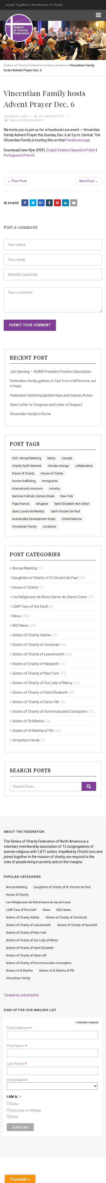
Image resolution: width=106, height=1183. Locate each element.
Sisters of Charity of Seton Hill (35, 702)
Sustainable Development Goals (33, 519)
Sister (14, 1104)
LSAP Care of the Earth (30, 606)
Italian (64, 150)
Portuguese (13, 155)
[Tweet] (33, 202)
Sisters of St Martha (28, 721)
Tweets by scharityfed (21, 995)
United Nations (72, 519)
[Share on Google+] (41, 202)
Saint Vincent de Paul (65, 511)
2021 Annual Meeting (26, 458)
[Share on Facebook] (24, 202)
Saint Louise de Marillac (28, 511)
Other (14, 1117)
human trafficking (24, 481)
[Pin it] (57, 202)
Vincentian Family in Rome (30, 414)
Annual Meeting (24, 568)
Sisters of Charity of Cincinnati (35, 645)
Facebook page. (78, 140)
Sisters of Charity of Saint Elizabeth (40, 692)
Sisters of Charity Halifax (31, 635)
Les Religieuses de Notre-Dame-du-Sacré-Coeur (49, 597)
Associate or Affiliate (25, 1110)
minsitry (54, 488)
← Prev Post (17, 181)
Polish (90, 150)
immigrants (50, 481)
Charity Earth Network (26, 466)
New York (66, 496)
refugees (42, 504)
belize (51, 458)
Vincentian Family (31, 120)
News (13, 120)
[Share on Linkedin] (65, 202)
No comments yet (51, 116)
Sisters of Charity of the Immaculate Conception (49, 711)
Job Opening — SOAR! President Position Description (50, 372)
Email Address (19, 1028)
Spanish (77, 150)
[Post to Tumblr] (49, 202)
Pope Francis (21, 504)
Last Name (17, 1063)
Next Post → (89, 181)
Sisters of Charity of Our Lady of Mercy (42, 683)
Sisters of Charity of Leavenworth (38, 654)
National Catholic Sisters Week (33, 496)
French (29, 155)
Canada (67, 458)
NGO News (20, 626)
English (51, 150)
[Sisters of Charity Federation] (19, 28)
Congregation (17, 1080)
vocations (49, 526)
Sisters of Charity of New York (35, 673)
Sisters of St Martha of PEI (32, 731)
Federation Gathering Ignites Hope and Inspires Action (51, 395)
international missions (27, 488)
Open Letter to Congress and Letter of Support (46, 405)
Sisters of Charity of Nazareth (35, 664)
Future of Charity (23, 473)
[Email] (73, 202)
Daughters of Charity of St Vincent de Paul (45, 578)
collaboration (84, 466)
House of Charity (52, 473)
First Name (17, 1045)
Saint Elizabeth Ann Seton (71, 504)
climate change (58, 466)
